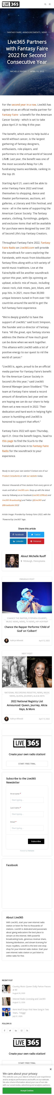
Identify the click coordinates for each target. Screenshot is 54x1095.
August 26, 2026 (19, 993)
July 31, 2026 (17, 1016)
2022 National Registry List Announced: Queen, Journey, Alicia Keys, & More (27, 705)
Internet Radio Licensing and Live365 (29, 999)
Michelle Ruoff (37, 556)
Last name (14, 808)
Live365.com (27, 247)
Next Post (27, 653)
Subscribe (36, 841)
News (44, 32)
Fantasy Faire (14, 32)
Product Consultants (11, 476)
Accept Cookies (27, 1090)
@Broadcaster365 (10, 505)
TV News (30, 621)
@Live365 (37, 500)
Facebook (19, 534)
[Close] (51, 1069)
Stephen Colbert (37, 618)
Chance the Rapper (17, 618)
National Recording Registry (20, 692)
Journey (28, 696)
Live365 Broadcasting (11, 500)
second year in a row (23, 104)
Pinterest (37, 541)
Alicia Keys (39, 696)
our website (32, 476)
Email (12, 822)
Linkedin (19, 541)
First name (14, 793)
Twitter (37, 534)
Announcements (31, 32)
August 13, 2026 (19, 1002)
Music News (12, 621)
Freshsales (31, 851)
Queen (19, 696)
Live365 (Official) (40, 495)
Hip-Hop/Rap (42, 621)
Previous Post (27, 579)
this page (7, 441)
